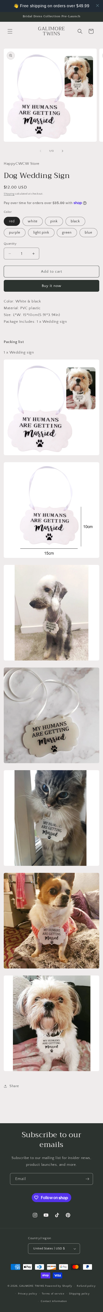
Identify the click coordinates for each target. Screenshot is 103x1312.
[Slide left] (40, 150)
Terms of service (53, 1293)
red (12, 221)
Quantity (10, 243)
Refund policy (86, 1285)
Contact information (54, 1301)
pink (54, 221)
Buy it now (51, 286)
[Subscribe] (87, 1179)
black (75, 221)
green (67, 233)
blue (88, 233)
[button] (10, 31)
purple (14, 233)
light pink (41, 233)
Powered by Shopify (58, 1285)
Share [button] (14, 1086)
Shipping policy (79, 1293)
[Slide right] (62, 150)
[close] (97, 5)
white (33, 221)
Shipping (9, 194)
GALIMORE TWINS (31, 1285)
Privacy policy (27, 1293)
